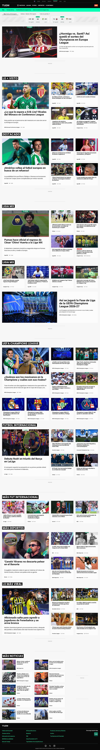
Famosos (49, 1)
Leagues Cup (80, 127)
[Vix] (96, 5)
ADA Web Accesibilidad (7, 738)
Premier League (56, 450)
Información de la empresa (8, 736)
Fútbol (53, 231)
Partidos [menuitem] (22, 5)
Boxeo (5, 577)
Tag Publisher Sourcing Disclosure (34, 741)
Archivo (52, 733)
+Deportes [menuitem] (41, 5)
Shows (38, 1)
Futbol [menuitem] (34, 5)
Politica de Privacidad (7, 730)
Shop (65, 1)
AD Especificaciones (31, 730)
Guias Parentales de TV (31, 738)
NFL (53, 553)
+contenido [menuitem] (49, 5)
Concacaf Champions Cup (83, 450)
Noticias (44, 1)
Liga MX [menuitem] (28, 5)
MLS (78, 521)
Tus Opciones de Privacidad (57, 736)
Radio (60, 1)
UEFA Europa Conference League (12, 127)
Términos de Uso (6, 733)
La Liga (5, 474)
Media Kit (28, 733)
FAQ (27, 736)
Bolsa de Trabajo (6, 741)
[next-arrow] (98, 277)
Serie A (53, 521)
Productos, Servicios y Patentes (57, 730)
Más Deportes (55, 577)
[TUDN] (6, 5)
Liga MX (54, 103)
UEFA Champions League (10, 392)
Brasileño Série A (56, 609)
